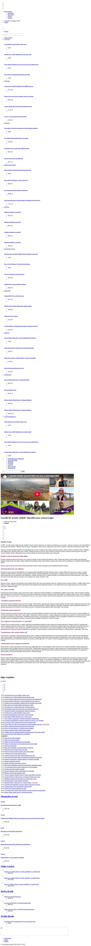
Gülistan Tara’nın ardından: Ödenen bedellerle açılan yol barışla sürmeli (25, 732)
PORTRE (10, 462)
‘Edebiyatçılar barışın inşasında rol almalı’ (15, 284)
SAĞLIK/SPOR (12, 460)
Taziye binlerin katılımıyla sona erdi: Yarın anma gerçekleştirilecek (21, 64)
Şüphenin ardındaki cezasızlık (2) (12, 232)
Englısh (10, 18)
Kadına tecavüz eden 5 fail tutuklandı (13, 158)
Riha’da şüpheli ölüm (11, 746)
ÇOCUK (10, 465)
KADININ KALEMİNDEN (16, 458)
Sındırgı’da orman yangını (11, 316)
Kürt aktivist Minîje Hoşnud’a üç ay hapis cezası (18, 716)
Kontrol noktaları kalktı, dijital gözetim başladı (17, 730)
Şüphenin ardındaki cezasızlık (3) (12, 222)
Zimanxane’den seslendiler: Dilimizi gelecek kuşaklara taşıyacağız (21, 254)
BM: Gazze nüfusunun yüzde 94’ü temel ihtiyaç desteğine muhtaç (23, 765)
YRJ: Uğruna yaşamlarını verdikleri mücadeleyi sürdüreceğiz (22, 718)
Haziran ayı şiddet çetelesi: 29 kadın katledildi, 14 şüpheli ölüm (22, 878)
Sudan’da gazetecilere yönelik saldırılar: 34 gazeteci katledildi (20, 358)
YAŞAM (10, 463)
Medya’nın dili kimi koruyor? (12, 896)
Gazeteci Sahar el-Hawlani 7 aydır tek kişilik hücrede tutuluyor (20, 338)
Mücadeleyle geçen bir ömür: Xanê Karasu (11, 831)
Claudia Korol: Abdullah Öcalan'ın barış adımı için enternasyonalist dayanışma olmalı (22, 818)
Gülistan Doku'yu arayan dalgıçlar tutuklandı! (12, 857)
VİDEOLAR (11, 468)
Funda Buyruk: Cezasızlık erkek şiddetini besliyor (16, 148)
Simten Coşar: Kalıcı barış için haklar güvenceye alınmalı (18, 96)
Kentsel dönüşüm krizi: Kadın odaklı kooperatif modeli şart (16, 844)
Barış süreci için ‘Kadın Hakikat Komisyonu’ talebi (17, 74)
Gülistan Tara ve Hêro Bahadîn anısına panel (17, 713)
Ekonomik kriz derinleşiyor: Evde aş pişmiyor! (16, 180)
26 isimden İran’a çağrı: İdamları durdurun (16, 780)
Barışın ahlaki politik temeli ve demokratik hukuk (16, 379)
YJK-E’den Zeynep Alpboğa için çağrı (15, 788)
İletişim (6, 941)
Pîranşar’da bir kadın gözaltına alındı (15, 773)
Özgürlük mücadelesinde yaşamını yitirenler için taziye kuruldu (22, 784)
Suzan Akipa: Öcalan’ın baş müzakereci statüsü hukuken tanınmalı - (27, 724)
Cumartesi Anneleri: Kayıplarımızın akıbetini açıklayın (20, 711)
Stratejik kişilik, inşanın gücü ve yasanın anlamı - (21, 782)
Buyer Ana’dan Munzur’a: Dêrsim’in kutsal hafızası (17, 264)
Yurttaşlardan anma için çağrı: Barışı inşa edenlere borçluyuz (21, 709)
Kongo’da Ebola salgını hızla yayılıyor (14, 368)
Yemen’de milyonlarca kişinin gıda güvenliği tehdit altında (19, 348)
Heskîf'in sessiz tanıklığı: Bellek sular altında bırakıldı (18, 306)
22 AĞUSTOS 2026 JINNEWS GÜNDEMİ (17, 734)
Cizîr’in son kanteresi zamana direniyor (14, 274)
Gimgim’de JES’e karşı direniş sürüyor (14, 296)
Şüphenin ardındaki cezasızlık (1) (12, 242)
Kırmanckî (11, 14)
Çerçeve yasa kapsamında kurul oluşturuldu (15, 116)
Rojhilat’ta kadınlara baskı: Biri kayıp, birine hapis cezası (20, 779)
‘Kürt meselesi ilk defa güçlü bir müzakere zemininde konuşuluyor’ (23, 757)
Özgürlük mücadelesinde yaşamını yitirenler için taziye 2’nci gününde (24, 720)
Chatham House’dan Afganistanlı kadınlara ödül (18, 786)
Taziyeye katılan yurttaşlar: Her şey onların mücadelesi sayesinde (23, 775)
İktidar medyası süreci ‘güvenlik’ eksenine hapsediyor (19, 909)
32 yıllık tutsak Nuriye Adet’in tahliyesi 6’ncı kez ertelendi (21, 767)
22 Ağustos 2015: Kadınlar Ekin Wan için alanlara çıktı (20, 722)
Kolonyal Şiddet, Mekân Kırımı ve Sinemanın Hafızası (18, 400)
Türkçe (10, 16)
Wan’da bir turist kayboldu (12, 740)
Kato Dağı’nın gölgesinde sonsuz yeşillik (11, 805)
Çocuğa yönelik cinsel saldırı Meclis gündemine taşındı (18, 106)
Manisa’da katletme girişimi (12, 761)
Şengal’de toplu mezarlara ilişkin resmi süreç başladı (19, 751)
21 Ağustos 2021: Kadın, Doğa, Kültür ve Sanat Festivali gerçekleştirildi (25, 790)
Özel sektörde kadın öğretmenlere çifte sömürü (16, 190)
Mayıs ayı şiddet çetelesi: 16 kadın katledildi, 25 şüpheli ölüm (21, 884)
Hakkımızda (7, 938)
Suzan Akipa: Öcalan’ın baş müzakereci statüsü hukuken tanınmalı (21, 128)
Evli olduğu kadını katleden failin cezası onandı (16, 138)
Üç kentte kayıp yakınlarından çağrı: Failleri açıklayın (20, 707)
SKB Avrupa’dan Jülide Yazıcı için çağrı (16, 749)
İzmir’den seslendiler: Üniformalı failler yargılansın (19, 747)
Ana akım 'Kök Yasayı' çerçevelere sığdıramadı (17, 903)
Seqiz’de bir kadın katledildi (12, 738)
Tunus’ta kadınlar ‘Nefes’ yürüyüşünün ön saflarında (19, 771)
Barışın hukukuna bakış (10, 390)
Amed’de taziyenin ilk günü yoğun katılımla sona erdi (20, 755)
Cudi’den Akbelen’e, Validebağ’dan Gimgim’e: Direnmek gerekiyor (21, 326)
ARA (23, 471)
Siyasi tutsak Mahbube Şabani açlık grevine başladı (19, 714)
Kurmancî (10, 13)
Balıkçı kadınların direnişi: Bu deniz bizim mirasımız (17, 170)
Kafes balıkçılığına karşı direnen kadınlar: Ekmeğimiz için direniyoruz (22, 200)
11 (5, 528)
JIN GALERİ (12, 466)
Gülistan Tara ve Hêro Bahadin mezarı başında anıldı (17, 54)
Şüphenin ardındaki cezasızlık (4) (12, 212)
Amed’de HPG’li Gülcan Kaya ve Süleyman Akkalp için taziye (22, 777)
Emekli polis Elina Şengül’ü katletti (14, 769)
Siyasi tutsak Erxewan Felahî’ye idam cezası (15, 44)
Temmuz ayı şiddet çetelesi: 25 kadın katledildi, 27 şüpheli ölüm (22, 871)
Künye (6, 940)
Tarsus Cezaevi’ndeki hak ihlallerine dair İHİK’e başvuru (18, 86)
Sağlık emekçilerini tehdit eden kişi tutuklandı (17, 742)
